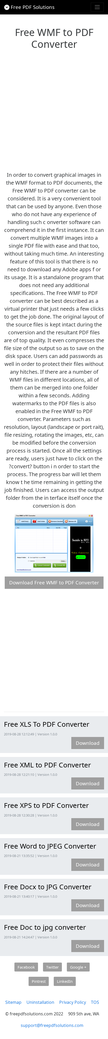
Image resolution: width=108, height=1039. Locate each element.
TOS (95, 1002)
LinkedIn (65, 981)
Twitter (52, 967)
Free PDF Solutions (33, 7)
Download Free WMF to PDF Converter (54, 582)
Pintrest (39, 981)
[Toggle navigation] (97, 7)
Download (88, 743)
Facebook (26, 967)
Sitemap (13, 1002)
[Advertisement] (54, 109)
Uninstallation (40, 1002)
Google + (78, 967)
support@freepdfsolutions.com (52, 1025)
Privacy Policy (72, 1002)
